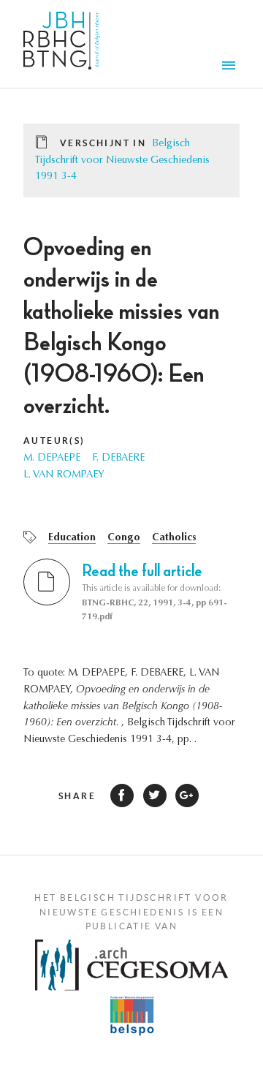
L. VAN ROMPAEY (63, 475)
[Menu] (231, 67)
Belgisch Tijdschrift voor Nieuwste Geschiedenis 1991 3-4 (122, 160)
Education (72, 538)
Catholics (174, 538)
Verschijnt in (103, 143)
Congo (123, 538)
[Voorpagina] (61, 44)
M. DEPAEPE (51, 458)
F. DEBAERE (118, 458)
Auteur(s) (54, 440)
